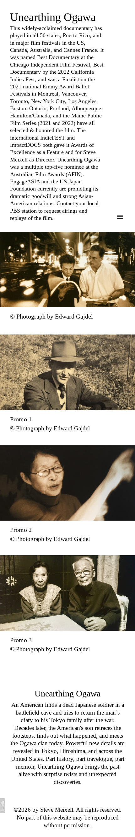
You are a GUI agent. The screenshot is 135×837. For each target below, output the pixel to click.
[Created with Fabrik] (2, 805)
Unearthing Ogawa (67, 693)
